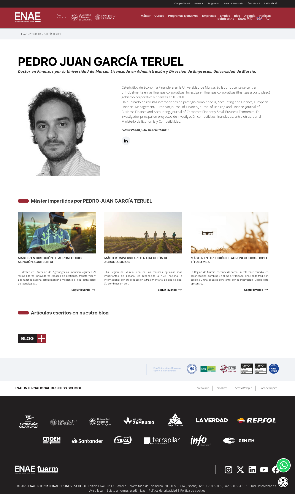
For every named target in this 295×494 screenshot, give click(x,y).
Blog (237, 15)
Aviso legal (96, 490)
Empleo (225, 15)
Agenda (249, 15)
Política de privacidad (163, 490)
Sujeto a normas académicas (126, 490)
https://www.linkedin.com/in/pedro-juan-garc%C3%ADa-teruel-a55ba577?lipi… (126, 141)
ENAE (24, 34)
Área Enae (222, 388)
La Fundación (271, 3)
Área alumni (203, 388)
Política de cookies (192, 490)
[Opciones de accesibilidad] (283, 482)
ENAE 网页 (245, 18)
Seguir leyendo (80, 289)
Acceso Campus (243, 388)
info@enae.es (267, 486)
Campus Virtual (182, 3)
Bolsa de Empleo (268, 388)
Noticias (265, 15)
